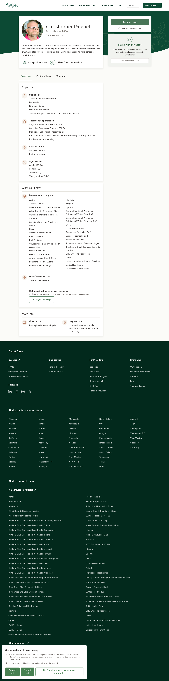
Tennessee (104, 457)
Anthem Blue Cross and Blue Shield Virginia (29, 568)
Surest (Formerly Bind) (97, 587)
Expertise (26, 76)
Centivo (12, 610)
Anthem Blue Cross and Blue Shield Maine (28, 544)
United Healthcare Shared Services (103, 620)
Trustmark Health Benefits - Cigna (102, 596)
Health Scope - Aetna (96, 501)
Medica (89, 530)
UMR (88, 615)
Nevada (72, 442)
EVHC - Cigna (15, 629)
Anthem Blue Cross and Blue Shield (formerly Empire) (34, 520)
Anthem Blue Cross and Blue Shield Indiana (29, 534)
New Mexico (75, 457)
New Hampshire (76, 447)
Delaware (12, 452)
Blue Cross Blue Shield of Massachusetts (28, 582)
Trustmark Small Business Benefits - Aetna (107, 601)
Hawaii (11, 466)
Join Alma (94, 371)
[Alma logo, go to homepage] (12, 5)
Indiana (42, 428)
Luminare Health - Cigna (97, 520)
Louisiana (43, 447)
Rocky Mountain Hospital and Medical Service (108, 577)
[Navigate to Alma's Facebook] (17, 392)
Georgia (12, 461)
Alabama (12, 419)
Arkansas (12, 433)
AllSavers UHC (15, 501)
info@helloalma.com (17, 371)
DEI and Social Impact (140, 371)
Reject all (27, 672)
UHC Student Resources (98, 610)
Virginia (133, 423)
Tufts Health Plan (94, 606)
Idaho (41, 419)
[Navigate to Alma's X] (30, 392)
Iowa (41, 433)
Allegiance (13, 506)
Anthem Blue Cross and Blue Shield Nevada (29, 553)
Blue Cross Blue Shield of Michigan (25, 587)
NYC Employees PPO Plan (98, 544)
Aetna (11, 496)
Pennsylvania (105, 438)
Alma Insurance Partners (20, 490)
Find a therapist (56, 366)
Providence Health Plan (97, 572)
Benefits (94, 366)
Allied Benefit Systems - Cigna (23, 515)
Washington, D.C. (138, 433)
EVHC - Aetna (15, 625)
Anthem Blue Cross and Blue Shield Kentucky (30, 539)
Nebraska (73, 438)
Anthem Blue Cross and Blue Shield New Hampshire (33, 558)
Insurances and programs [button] (42, 195)
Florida (11, 457)
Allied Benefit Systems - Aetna (23, 511)
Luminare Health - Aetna (98, 515)
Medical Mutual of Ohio (97, 534)
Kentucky (43, 442)
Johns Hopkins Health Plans (99, 506)
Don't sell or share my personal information (59, 672)
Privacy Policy (15, 659)
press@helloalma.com (18, 376)
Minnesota (74, 419)
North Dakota (105, 419)
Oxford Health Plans (95, 563)
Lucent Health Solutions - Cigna (101, 511)
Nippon (89, 549)
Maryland (43, 457)
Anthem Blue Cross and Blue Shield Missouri (30, 549)
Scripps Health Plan (95, 582)
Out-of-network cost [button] (39, 276)
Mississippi (74, 423)
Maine (41, 452)
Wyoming (134, 447)
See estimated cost (130, 61)
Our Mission (136, 366)
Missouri (73, 428)
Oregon (102, 433)
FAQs (11, 366)
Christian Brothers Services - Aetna (26, 615)
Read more (27, 55)
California (12, 438)
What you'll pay (43, 76)
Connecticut (14, 447)
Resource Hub (97, 381)
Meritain (90, 539)
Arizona (12, 428)
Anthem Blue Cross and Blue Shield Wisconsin (30, 572)
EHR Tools (94, 386)
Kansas (42, 438)
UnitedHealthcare (94, 625)
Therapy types (137, 386)
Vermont (134, 419)
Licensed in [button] (35, 321)
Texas (102, 461)
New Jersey (75, 452)
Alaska (11, 423)
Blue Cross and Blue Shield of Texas (25, 601)
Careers (134, 376)
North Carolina (76, 466)
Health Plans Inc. (94, 496)
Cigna (11, 620)
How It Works (56, 371)
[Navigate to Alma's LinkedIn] (10, 392)
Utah (101, 466)
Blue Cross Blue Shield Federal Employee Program (33, 577)
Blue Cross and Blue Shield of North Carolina (30, 596)
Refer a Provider (98, 390)
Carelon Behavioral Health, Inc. (23, 606)
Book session (130, 22)
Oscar (88, 558)
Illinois (41, 423)
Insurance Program (99, 376)
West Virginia (136, 438)
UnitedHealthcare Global (97, 629)
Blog (132, 381)
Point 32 (89, 568)
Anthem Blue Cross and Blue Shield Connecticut (31, 530)
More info (60, 76)
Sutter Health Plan (95, 591)
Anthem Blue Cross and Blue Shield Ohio (28, 563)
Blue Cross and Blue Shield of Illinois (26, 591)
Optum (89, 553)
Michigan (43, 466)
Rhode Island (105, 442)
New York (74, 461)
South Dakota (105, 452)
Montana (73, 433)
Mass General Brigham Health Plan (102, 525)
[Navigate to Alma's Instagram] (23, 392)
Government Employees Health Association (29, 634)
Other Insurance (16, 643)
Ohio (101, 423)
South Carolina (106, 447)
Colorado (12, 442)
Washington (135, 428)
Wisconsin (134, 442)
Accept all (12, 672)
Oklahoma (104, 428)
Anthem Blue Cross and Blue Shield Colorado (30, 525)
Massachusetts (46, 461)
